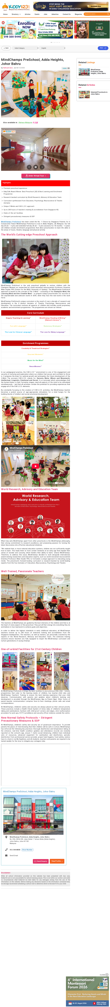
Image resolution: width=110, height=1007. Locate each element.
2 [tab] (53, 42)
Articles (27, 14)
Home (5, 14)
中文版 (35, 123)
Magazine (78, 14)
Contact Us (67, 14)
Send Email (14, 855)
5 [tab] (58, 42)
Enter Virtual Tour (36, 176)
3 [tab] (54, 42)
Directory (15, 14)
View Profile (56, 861)
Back (6, 48)
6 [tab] (59, 42)
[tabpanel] (18, 29)
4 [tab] (56, 42)
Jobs (45, 14)
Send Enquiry (42, 861)
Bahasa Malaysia (25, 123)
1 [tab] (51, 42)
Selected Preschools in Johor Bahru (99, 93)
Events (37, 14)
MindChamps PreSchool (11, 222)
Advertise (55, 14)
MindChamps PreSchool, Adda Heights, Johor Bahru (29, 791)
